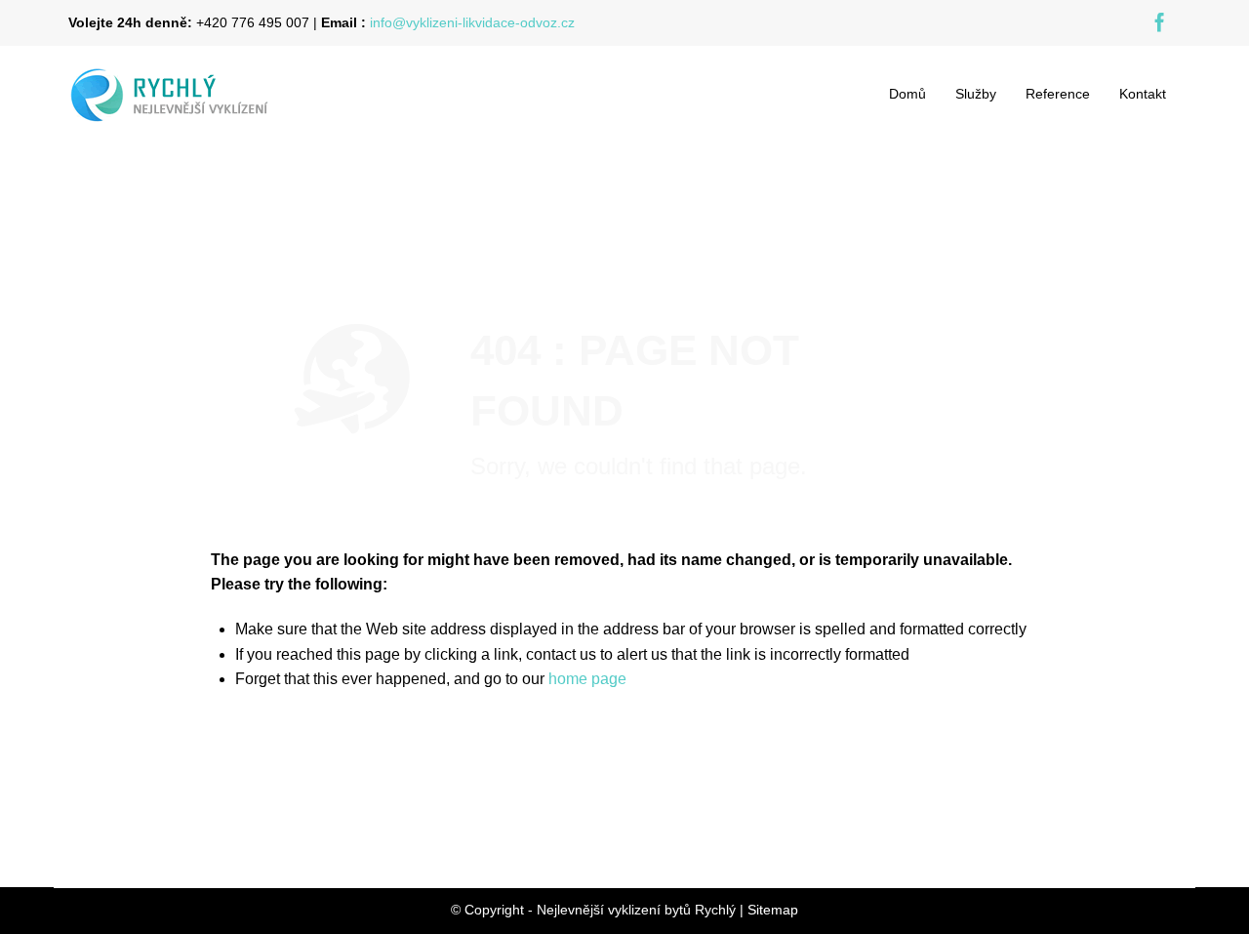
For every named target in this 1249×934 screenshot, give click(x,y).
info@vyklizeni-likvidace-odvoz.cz (472, 22)
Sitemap (772, 909)
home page (587, 678)
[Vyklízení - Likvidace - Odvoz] (190, 93)
